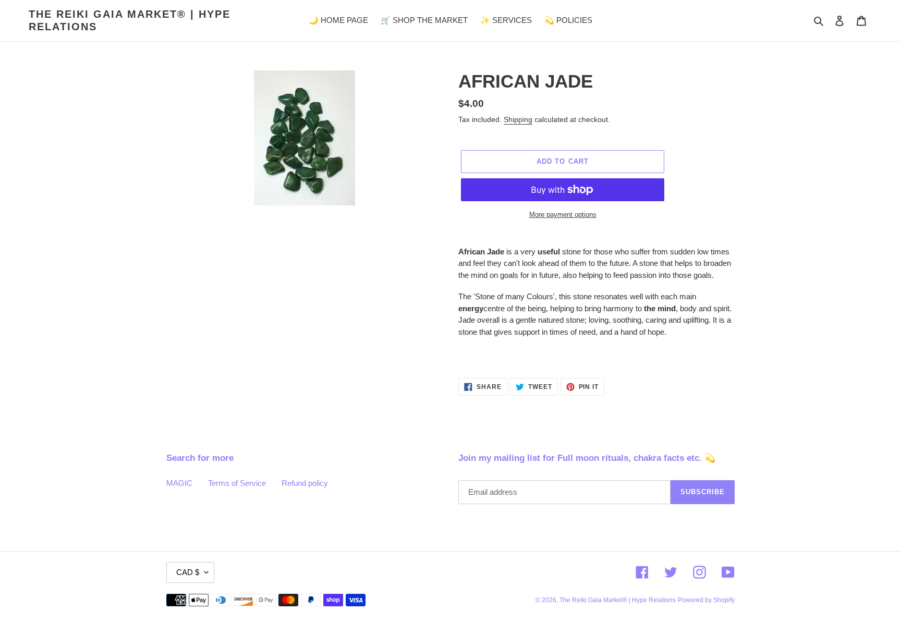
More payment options (562, 214)
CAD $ (187, 572)
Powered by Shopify (706, 600)
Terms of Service (237, 483)
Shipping (518, 119)
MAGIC (179, 483)
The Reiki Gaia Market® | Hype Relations (129, 20)
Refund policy (305, 483)
